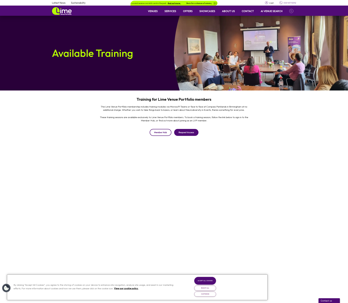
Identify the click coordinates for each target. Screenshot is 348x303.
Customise (205, 294)
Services (170, 11)
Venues (153, 11)
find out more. (164, 3)
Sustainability (78, 2)
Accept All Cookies (205, 280)
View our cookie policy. (126, 288)
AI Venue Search (271, 11)
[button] (292, 11)
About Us (228, 11)
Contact (248, 11)
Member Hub (160, 132)
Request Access (186, 132)
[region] (137, 287)
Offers (188, 11)
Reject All (205, 288)
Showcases (207, 11)
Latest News (59, 2)
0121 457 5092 (290, 3)
